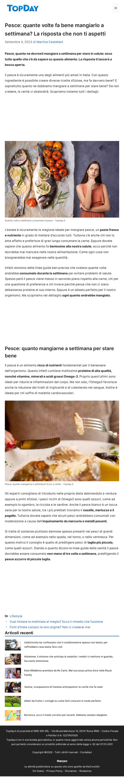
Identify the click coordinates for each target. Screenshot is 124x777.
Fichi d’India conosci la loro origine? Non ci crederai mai (50, 627)
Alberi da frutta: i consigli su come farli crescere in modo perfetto (62, 700)
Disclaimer (71, 770)
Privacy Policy (54, 770)
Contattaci (86, 752)
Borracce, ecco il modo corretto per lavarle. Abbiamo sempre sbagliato (65, 714)
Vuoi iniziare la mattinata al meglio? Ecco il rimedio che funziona (56, 622)
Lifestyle (16, 616)
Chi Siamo (38, 770)
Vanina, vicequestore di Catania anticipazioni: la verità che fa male (63, 686)
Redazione (85, 770)
